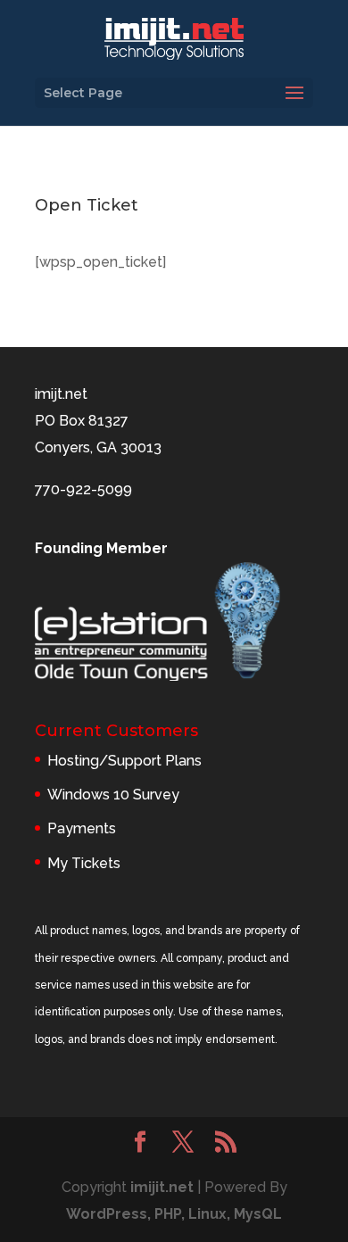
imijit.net (162, 1187)
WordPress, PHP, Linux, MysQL (174, 1213)
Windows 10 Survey (113, 794)
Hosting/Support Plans (124, 760)
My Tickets (83, 863)
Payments (81, 828)
